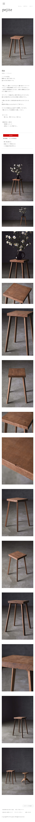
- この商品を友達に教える (9, 146)
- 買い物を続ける (7, 142)
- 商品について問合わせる (9, 144)
